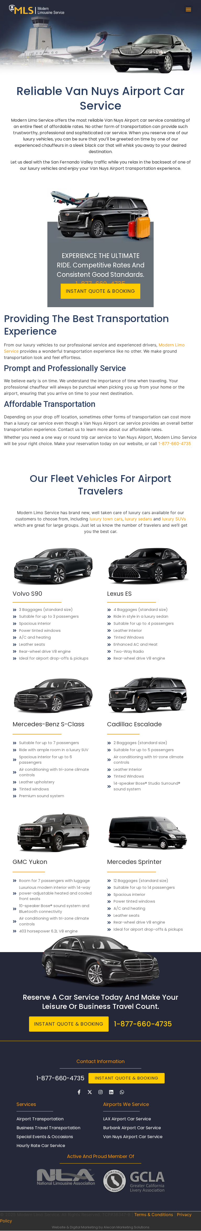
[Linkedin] (111, 1092)
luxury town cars (106, 518)
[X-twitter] (89, 1092)
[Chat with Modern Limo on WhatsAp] (122, 1092)
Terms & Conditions (153, 1214)
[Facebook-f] (79, 1092)
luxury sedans (138, 518)
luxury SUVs (174, 518)
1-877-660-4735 (174, 443)
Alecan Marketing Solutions (126, 1227)
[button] (188, 9)
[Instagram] (100, 1092)
